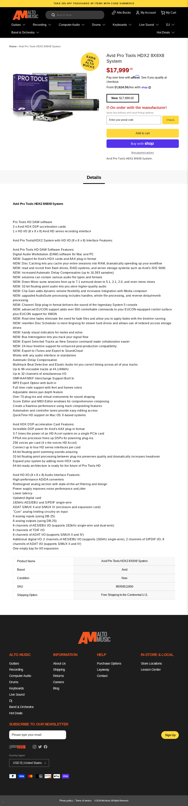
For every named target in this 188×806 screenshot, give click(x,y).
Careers (58, 682)
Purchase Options (109, 663)
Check (170, 120)
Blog (56, 688)
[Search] (53, 15)
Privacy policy (66, 800)
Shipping (59, 669)
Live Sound (16, 694)
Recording (16, 669)
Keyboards (16, 688)
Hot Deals (16, 713)
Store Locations (151, 663)
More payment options (142, 152)
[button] (168, 12)
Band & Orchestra (21, 707)
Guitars (14, 663)
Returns (58, 676)
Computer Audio (20, 676)
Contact (102, 676)
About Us (59, 663)
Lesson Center (151, 669)
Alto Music (105, 800)
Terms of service (83, 800)
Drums (13, 682)
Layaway (103, 669)
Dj (10, 700)
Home (13, 46)
